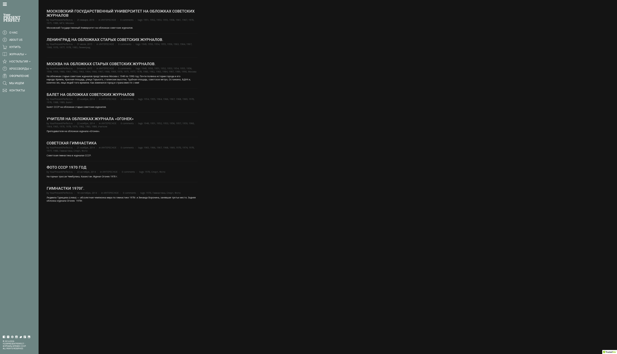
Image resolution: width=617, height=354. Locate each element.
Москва (70, 23)
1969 (113, 71)
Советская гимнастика (72, 143)
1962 (74, 71)
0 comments (127, 19)
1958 (171, 19)
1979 (74, 126)
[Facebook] (4, 337)
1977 (62, 47)
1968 (49, 47)
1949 (144, 44)
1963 (176, 44)
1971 (49, 23)
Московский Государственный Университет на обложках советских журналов (121, 13)
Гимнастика (65, 150)
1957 (178, 123)
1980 (145, 71)
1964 (182, 44)
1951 (146, 19)
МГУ (61, 23)
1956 (169, 44)
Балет (69, 102)
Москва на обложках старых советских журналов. (101, 64)
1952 (152, 19)
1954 (156, 44)
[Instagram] (16, 337)
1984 (164, 71)
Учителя (102, 126)
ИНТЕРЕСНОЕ (108, 19)
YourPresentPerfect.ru (61, 19)
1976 (49, 102)
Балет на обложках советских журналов (90, 94)
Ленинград (84, 47)
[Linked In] (29, 337)
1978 (68, 47)
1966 (94, 71)
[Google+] (25, 337)
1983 (74, 47)
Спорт (77, 150)
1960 (62, 71)
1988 (55, 102)
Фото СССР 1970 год (66, 167)
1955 (165, 19)
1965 (55, 126)
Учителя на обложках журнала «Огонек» (90, 119)
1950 (150, 44)
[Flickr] (8, 337)
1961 (178, 19)
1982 (152, 71)
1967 (184, 19)
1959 (55, 71)
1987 (171, 71)
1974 (185, 147)
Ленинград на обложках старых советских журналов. (105, 39)
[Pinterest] (12, 337)
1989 (55, 23)
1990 (184, 71)
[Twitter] (20, 337)
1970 (191, 19)
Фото (85, 150)
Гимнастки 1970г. (65, 188)
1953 (158, 19)
